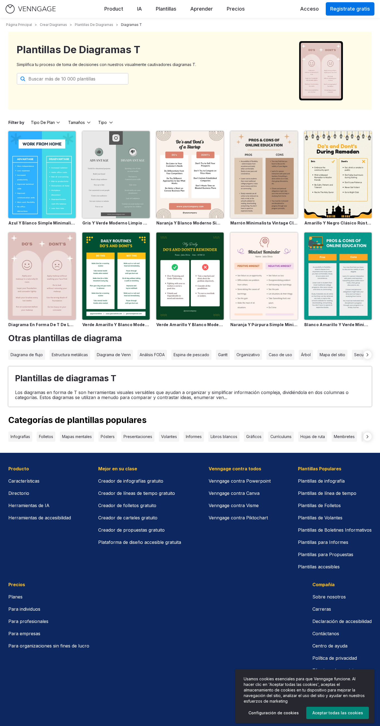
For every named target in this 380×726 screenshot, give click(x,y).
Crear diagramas (53, 25)
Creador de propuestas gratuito (131, 530)
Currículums (281, 436)
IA (139, 9)
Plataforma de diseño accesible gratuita (139, 542)
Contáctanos (325, 633)
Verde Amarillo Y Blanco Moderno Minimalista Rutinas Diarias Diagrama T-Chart (116, 324)
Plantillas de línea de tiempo (327, 493)
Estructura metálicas (70, 354)
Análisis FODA (152, 354)
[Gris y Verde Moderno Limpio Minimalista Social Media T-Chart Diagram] (116, 174)
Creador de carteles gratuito (127, 517)
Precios (236, 9)
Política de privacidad (334, 658)
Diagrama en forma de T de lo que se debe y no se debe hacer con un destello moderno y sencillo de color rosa (42, 324)
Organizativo (248, 354)
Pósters (108, 436)
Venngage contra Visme (234, 505)
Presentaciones (138, 436)
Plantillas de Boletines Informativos (335, 530)
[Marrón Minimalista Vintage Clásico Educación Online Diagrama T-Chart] (264, 174)
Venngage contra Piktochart (238, 517)
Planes (15, 597)
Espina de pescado (191, 354)
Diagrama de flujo (27, 354)
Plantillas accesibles (319, 566)
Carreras (321, 609)
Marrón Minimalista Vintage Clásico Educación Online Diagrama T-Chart (264, 223)
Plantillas (166, 9)
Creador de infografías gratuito (130, 481)
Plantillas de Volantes (320, 517)
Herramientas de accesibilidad (39, 517)
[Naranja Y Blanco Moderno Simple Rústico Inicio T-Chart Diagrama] (190, 174)
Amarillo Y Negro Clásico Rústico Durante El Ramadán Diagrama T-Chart (338, 223)
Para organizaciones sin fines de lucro (48, 646)
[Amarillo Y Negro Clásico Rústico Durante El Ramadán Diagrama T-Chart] (338, 174)
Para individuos (24, 609)
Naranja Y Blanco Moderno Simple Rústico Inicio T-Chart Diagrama (190, 223)
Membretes (344, 436)
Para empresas (24, 633)
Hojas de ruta (312, 436)
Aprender (201, 9)
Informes (194, 436)
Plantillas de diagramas (94, 25)
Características (24, 481)
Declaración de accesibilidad (342, 621)
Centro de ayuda (329, 646)
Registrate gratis (350, 9)
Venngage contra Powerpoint (240, 481)
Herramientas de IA (29, 505)
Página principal (19, 25)
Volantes (169, 436)
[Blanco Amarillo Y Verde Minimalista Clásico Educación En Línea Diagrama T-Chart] (338, 276)
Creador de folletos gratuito (127, 505)
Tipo (102, 122)
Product (113, 9)
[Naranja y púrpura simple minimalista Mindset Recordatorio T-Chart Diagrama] (264, 276)
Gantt (223, 354)
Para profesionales (28, 621)
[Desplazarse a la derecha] (367, 355)
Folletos (46, 436)
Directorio (18, 493)
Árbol (306, 354)
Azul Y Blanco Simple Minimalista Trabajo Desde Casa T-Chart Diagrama (42, 223)
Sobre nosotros (329, 597)
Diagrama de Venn (114, 354)
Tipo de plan (43, 122)
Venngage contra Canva (234, 493)
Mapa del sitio (332, 354)
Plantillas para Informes (323, 542)
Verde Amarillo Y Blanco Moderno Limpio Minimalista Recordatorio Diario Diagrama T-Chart (190, 324)
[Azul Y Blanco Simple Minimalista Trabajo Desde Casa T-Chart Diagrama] (42, 174)
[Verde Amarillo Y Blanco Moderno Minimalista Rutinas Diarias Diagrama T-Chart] (116, 276)
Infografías (20, 436)
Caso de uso (280, 354)
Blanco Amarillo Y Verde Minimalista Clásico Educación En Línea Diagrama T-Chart (338, 324)
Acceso (309, 9)
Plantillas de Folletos (319, 505)
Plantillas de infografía (321, 481)
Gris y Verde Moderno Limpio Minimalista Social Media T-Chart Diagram (116, 223)
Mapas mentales (77, 436)
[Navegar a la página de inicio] (31, 9)
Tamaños (76, 122)
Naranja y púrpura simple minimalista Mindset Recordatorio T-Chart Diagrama (264, 324)
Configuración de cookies (273, 712)
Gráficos (253, 436)
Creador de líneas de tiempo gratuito (136, 493)
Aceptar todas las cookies (337, 712)
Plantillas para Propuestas (325, 554)
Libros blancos (224, 436)
